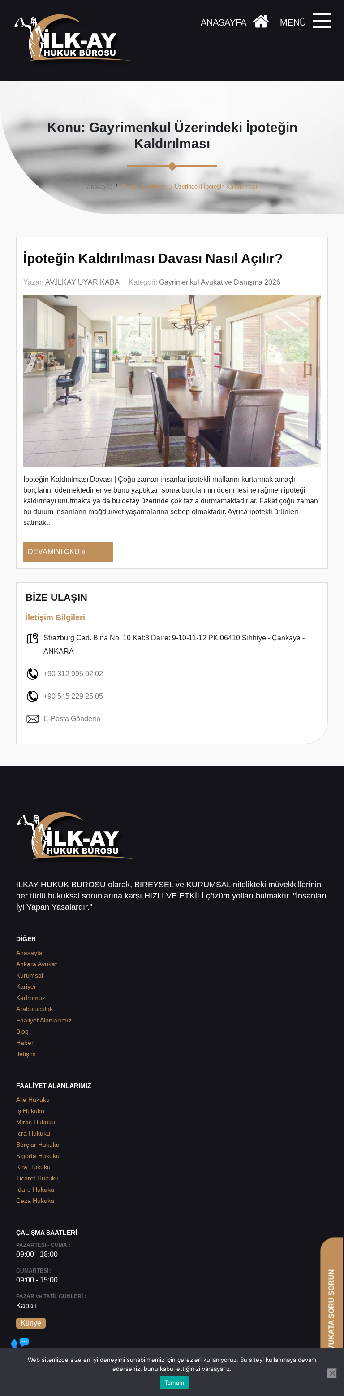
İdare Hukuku (35, 1189)
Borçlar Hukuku (38, 1144)
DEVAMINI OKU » (57, 551)
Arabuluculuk (34, 1009)
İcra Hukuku (33, 1133)
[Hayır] (332, 1373)
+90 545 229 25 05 (73, 696)
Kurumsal (29, 975)
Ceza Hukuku (35, 1200)
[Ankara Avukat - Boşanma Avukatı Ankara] (76, 40)
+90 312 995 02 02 (73, 674)
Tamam (174, 1382)
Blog (22, 1031)
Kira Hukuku (33, 1167)
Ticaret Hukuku (37, 1178)
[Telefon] (20, 1346)
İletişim (26, 1053)
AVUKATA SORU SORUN (331, 1312)
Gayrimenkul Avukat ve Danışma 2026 (219, 282)
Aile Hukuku (33, 1099)
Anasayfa (99, 186)
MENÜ (293, 22)
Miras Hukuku (35, 1122)
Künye (31, 1323)
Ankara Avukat (36, 964)
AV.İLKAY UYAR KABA (82, 282)
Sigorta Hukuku (38, 1155)
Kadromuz (30, 997)
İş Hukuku (30, 1110)
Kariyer (26, 986)
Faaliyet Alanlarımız (44, 1020)
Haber (25, 1042)
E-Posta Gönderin (71, 718)
